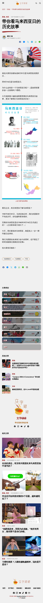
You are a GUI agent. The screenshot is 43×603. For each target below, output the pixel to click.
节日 (26, 259)
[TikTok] (24, 426)
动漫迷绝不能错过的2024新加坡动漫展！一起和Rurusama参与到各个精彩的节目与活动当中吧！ (26, 365)
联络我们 (19, 588)
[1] (6, 363)
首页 (4, 588)
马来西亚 (18, 259)
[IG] (18, 426)
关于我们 (11, 588)
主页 (3, 9)
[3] (6, 389)
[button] (3, 3)
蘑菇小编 (10, 36)
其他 (8, 9)
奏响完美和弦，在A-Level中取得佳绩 (25, 389)
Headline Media (21, 596)
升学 (13, 386)
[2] (6, 377)
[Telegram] (28, 426)
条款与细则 (36, 588)
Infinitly (23, 598)
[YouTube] (21, 426)
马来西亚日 (7, 259)
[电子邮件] (29, 593)
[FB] (14, 426)
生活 (7, 17)
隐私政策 (28, 588)
